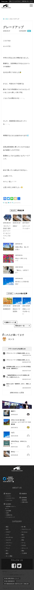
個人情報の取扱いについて (12, 578)
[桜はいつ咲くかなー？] (8, 258)
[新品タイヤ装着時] (17, 300)
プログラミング (26, 529)
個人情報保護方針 (10, 581)
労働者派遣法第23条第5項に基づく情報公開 (17, 583)
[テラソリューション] (6, 8)
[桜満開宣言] (7, 300)
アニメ (8, 548)
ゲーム (23, 543)
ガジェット (25, 548)
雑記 (29, 31)
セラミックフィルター (26, 227)
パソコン (8, 545)
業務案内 (24, 493)
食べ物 (23, 526)
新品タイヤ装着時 (16, 310)
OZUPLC (8, 496)
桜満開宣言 (7, 309)
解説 (7, 553)
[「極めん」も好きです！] (8, 270)
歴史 (23, 540)
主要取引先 (9, 515)
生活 (7, 529)
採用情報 (24, 497)
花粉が (15, 226)
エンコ (11, 339)
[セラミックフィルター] (27, 217)
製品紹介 (8, 493)
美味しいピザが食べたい (26, 311)
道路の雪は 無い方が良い (22, 248)
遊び (23, 534)
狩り (7, 550)
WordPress (9, 537)
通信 (23, 550)
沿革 (7, 513)
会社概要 (8, 510)
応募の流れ (25, 502)
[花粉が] (17, 217)
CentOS (8, 540)
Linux (7, 534)
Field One (9, 500)
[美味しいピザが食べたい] (27, 300)
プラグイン (9, 543)
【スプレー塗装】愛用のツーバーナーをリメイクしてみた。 (7, 232)
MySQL (24, 545)
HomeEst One (10, 498)
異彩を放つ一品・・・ (22, 325)
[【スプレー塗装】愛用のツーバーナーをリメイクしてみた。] (7, 217)
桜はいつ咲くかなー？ (21, 259)
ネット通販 (9, 556)
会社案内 (8, 504)
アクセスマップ (10, 517)
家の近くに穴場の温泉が (22, 283)
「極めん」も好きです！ (22, 271)
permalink (17, 202)
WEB (23, 537)
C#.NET (8, 532)
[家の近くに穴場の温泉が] (8, 281)
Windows (24, 532)
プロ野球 (24, 553)
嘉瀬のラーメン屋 (10, 322)
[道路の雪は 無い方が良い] (8, 246)
